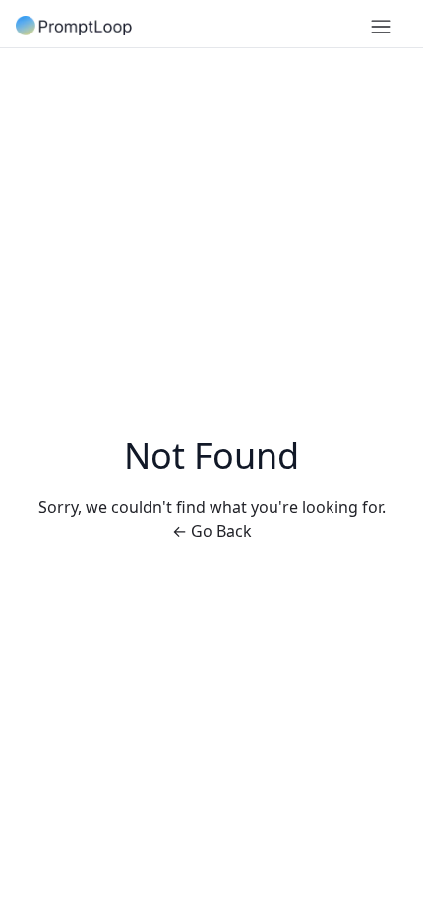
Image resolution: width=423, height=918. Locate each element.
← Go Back (212, 531)
